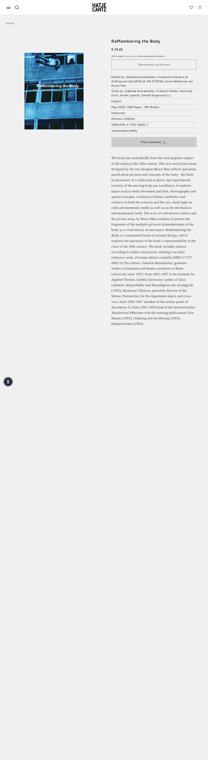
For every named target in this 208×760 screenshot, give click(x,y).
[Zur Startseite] (104, 7)
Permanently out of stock (154, 64)
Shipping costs (131, 56)
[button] (8, 382)
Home (10, 23)
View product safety (124, 130)
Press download (151, 142)
